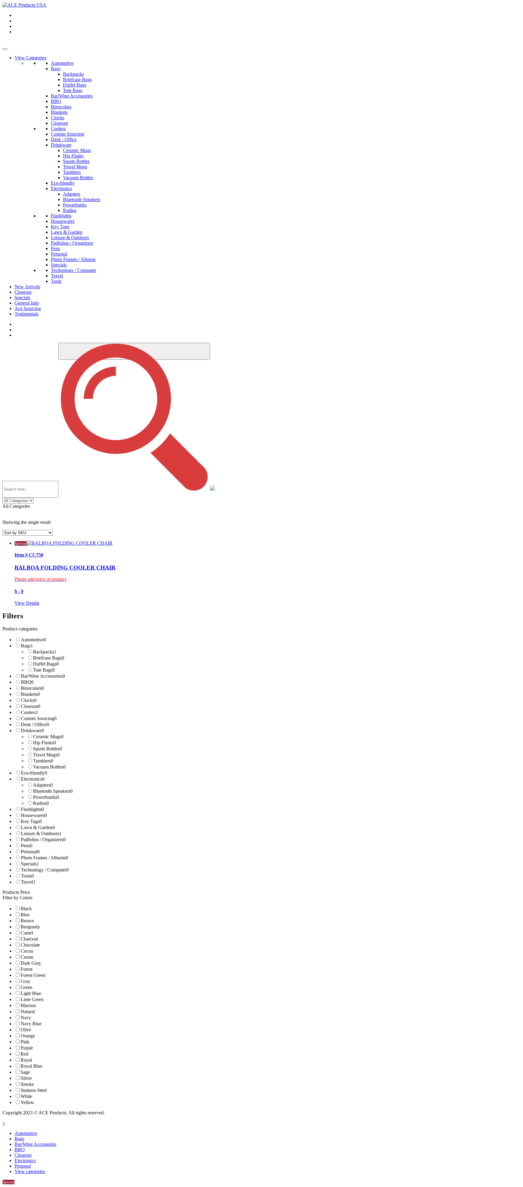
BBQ (56, 101)
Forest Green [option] (33, 975)
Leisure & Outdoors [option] (41, 833)
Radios (69, 210)
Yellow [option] (27, 1102)
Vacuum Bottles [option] (49, 766)
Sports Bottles (76, 161)
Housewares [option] (34, 815)
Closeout (59, 123)
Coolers (58, 128)
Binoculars (61, 106)
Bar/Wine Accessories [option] (43, 676)
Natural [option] (28, 1011)
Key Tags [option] (31, 821)
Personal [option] (30, 851)
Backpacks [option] (44, 651)
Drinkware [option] (32, 730)
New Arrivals (27, 286)
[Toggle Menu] (4, 49)
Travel (57, 275)
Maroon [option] (28, 1005)
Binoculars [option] (32, 688)
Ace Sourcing (28, 308)
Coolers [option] (29, 712)
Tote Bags (72, 90)
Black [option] (26, 908)
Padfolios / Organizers (72, 243)
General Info (27, 303)
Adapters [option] (43, 785)
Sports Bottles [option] (47, 748)
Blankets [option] (30, 694)
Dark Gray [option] (31, 963)
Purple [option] (27, 1047)
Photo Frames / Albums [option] (44, 857)
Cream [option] (27, 957)
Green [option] (26, 987)
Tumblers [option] (43, 760)
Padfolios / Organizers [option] (43, 839)
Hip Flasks (73, 155)
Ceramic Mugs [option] (48, 736)
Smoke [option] (27, 1084)
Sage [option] (25, 1072)
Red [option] (24, 1053)
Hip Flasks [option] (44, 742)
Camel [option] (27, 932)
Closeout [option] (30, 706)
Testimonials (26, 313)
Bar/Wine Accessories (72, 95)
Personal (59, 253)
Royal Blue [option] (31, 1066)
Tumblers (72, 172)
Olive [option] (26, 1029)
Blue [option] (25, 914)
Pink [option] (25, 1041)
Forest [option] (26, 969)
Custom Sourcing (67, 134)
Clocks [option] (29, 700)
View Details (27, 603)
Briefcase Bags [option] (48, 657)
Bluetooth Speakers (81, 199)
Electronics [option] (32, 779)
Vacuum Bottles (78, 177)
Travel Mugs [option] (46, 754)
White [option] (26, 1096)
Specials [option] (30, 863)
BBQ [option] (27, 682)
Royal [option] (26, 1060)
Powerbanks (75, 204)
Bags (56, 68)
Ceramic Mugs (77, 150)
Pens (55, 248)
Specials (59, 264)
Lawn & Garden (66, 232)
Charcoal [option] (29, 938)
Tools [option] (27, 875)
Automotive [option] (33, 639)
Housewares (62, 221)
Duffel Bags (74, 85)
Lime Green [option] (32, 999)
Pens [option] (26, 845)
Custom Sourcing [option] (39, 718)
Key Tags (60, 226)
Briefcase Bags (77, 79)
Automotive (62, 63)
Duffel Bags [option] (46, 663)
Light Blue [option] (31, 993)
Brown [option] (27, 920)
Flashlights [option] (32, 809)
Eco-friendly (63, 183)
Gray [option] (25, 981)
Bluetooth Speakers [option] (53, 791)
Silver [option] (26, 1078)
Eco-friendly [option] (34, 772)
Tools (56, 281)
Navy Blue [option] (31, 1023)
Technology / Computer (73, 270)
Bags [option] (27, 645)
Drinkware (61, 144)
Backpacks (73, 74)
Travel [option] (28, 881)
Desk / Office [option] (35, 724)
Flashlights (61, 215)
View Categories (30, 57)
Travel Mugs (75, 166)
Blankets (59, 112)
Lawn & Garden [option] (38, 827)
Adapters (71, 194)
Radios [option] (41, 803)
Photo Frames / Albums (73, 259)
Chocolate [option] (30, 944)
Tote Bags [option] (44, 670)
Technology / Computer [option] (45, 869)
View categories (30, 1171)
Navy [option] (26, 1017)
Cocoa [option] (27, 951)
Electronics (61, 188)
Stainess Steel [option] (34, 1090)
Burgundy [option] (30, 926)
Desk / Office (64, 139)
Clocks (57, 117)
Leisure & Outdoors (70, 237)
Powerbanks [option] (46, 797)
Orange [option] (28, 1035)
